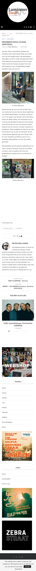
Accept (27, 566)
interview (5, 412)
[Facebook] (24, 27)
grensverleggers (7, 422)
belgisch (4, 417)
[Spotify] (31, 27)
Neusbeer (19, 228)
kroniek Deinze (7, 228)
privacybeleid (6, 479)
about (4, 427)
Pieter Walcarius (13, 47)
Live (11, 33)
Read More (18, 569)
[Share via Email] (21, 236)
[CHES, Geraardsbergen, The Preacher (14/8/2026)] (18, 310)
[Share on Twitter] (19, 236)
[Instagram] (28, 27)
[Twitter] (26, 27)
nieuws (4, 393)
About (4, 474)
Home (3, 33)
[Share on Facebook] (17, 236)
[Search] (34, 27)
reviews (4, 398)
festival (4, 407)
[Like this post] (15, 236)
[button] (3, 315)
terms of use (6, 484)
